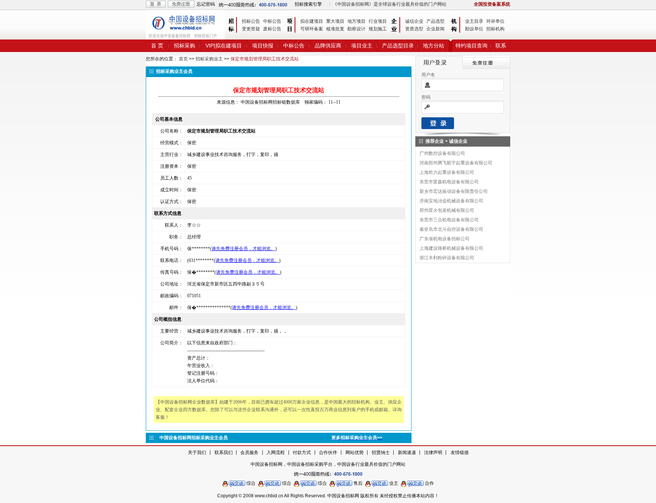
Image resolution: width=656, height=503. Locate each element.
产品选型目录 (398, 46)
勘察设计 (356, 29)
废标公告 (272, 29)
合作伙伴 (328, 452)
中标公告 (272, 21)
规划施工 (378, 29)
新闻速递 (407, 452)
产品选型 (435, 21)
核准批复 (335, 29)
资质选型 (414, 29)
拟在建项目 (311, 21)
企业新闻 (435, 29)
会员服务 (249, 452)
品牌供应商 (328, 46)
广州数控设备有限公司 (442, 153)
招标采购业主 (209, 58)
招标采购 (184, 46)
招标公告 (251, 21)
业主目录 (474, 21)
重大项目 (335, 21)
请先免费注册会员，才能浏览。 (243, 248)
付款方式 (302, 452)
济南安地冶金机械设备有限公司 (451, 200)
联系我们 (223, 452)
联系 (500, 46)
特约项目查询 (471, 46)
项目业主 (361, 46)
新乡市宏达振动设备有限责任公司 (453, 191)
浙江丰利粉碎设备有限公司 (446, 257)
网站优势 (354, 452)
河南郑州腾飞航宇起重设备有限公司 (455, 163)
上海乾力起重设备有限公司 (446, 172)
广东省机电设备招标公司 (444, 238)
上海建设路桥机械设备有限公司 (451, 248)
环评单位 (495, 21)
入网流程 (275, 452)
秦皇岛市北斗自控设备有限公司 (451, 229)
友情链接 (460, 452)
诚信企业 (414, 21)
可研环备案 (311, 29)
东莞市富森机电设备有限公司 (449, 181)
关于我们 (197, 452)
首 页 (157, 46)
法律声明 (433, 452)
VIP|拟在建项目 (223, 46)
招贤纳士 (381, 452)
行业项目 (378, 21)
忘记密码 (206, 4)
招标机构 (495, 29)
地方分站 (433, 46)
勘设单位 (474, 29)
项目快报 (262, 46)
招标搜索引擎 (308, 4)
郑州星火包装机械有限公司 (446, 210)
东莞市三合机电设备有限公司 (449, 219)
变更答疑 (251, 29)
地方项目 (356, 21)
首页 (183, 58)
